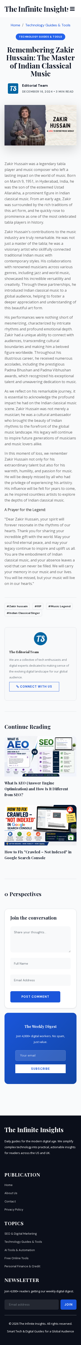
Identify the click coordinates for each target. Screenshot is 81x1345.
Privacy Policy (13, 1209)
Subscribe (40, 1069)
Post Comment (35, 997)
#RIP (37, 606)
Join (68, 1304)
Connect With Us (35, 686)
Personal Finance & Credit (22, 1266)
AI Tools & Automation (19, 1250)
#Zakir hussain (17, 606)
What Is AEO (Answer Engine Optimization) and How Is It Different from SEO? (36, 789)
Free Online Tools (16, 1258)
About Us (10, 1193)
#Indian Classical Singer (23, 613)
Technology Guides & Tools (47, 25)
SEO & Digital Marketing (20, 1234)
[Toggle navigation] (72, 8)
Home (15, 25)
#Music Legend (59, 606)
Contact (10, 1201)
